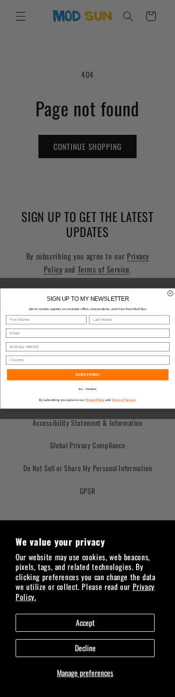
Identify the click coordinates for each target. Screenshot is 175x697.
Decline (85, 648)
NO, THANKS (87, 389)
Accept (85, 622)
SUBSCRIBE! (87, 375)
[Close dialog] (170, 293)
